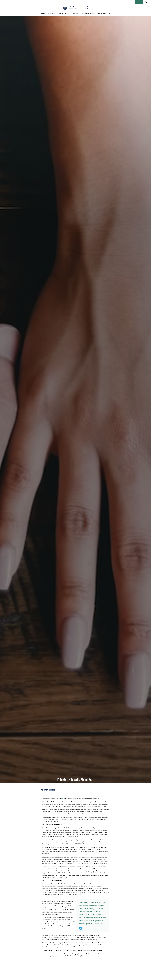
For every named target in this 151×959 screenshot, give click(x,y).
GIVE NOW (87, 905)
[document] (75, 936)
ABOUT (68, 900)
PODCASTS (87, 901)
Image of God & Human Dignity (59, 816)
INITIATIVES (69, 903)
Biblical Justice (47, 816)
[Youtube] (123, 904)
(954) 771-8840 (43, 904)
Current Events (40, 879)
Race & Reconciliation (87, 816)
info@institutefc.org (45, 906)
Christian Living (29, 879)
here (62, 446)
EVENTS (68, 906)
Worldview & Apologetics (74, 816)
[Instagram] (117, 904)
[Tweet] (80, 576)
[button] (43, 820)
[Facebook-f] (105, 904)
